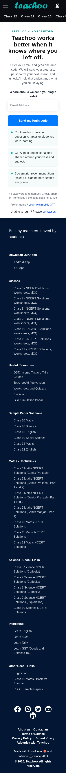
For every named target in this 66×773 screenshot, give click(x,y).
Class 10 (45, 16)
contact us (49, 211)
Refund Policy (44, 738)
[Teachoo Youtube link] (48, 708)
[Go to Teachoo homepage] (31, 6)
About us (24, 729)
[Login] (57, 5)
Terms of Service (33, 733)
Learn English (23, 631)
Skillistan (19, 394)
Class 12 (10, 16)
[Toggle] (6, 6)
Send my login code (33, 120)
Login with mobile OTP (42, 204)
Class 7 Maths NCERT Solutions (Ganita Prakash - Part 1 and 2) (34, 483)
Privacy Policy (22, 738)
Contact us (41, 729)
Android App (22, 262)
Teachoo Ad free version (29, 382)
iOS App (19, 267)
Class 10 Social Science (29, 437)
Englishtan (20, 673)
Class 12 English (25, 449)
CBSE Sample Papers (28, 689)
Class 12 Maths (24, 443)
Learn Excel (21, 636)
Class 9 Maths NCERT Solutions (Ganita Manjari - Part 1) (34, 512)
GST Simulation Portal (28, 400)
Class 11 (27, 16)
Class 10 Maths (24, 420)
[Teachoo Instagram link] (28, 708)
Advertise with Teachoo (33, 742)
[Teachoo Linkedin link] (33, 715)
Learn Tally (21, 642)
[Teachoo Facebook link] (18, 708)
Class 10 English (25, 432)
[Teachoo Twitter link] (38, 708)
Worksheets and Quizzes (30, 388)
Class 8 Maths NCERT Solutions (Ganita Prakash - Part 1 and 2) (34, 497)
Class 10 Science (25, 426)
